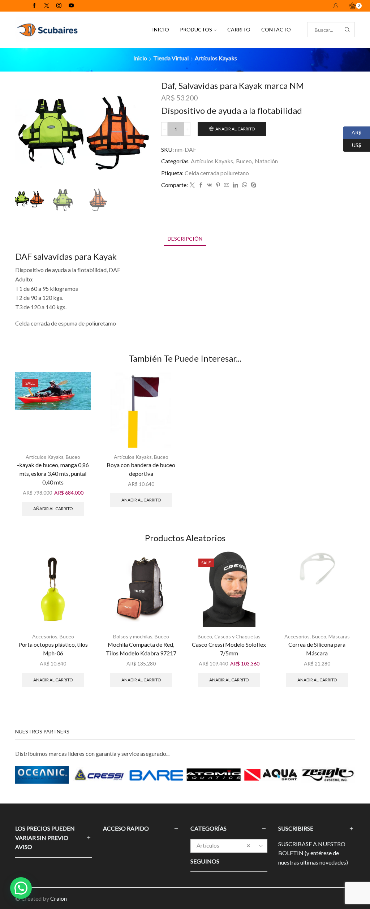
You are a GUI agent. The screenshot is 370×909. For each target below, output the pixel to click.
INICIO (160, 29)
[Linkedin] (235, 185)
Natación (266, 161)
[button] (21, 888)
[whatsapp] (244, 185)
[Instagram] (58, 6)
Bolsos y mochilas (132, 636)
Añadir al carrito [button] (53, 508)
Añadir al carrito (235, 129)
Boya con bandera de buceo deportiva (141, 469)
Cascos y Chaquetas (237, 636)
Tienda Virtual (171, 58)
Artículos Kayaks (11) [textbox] (223, 851)
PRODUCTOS (196, 29)
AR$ (352, 131)
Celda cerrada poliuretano (217, 172)
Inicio (140, 58)
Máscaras (339, 636)
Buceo (244, 161)
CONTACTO (276, 29)
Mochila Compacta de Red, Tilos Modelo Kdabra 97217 (141, 648)
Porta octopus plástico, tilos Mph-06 (53, 648)
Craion (58, 898)
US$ (352, 144)
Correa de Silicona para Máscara (316, 648)
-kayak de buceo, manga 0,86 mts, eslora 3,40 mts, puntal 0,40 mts (53, 473)
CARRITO (238, 29)
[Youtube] (71, 6)
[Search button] (347, 29)
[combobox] (228, 846)
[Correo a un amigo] (226, 185)
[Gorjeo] (192, 185)
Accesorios (44, 636)
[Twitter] (46, 6)
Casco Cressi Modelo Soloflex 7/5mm (229, 648)
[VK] (209, 185)
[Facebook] (34, 6)
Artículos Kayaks (216, 58)
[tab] (185, 239)
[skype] (252, 185)
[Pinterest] (218, 185)
